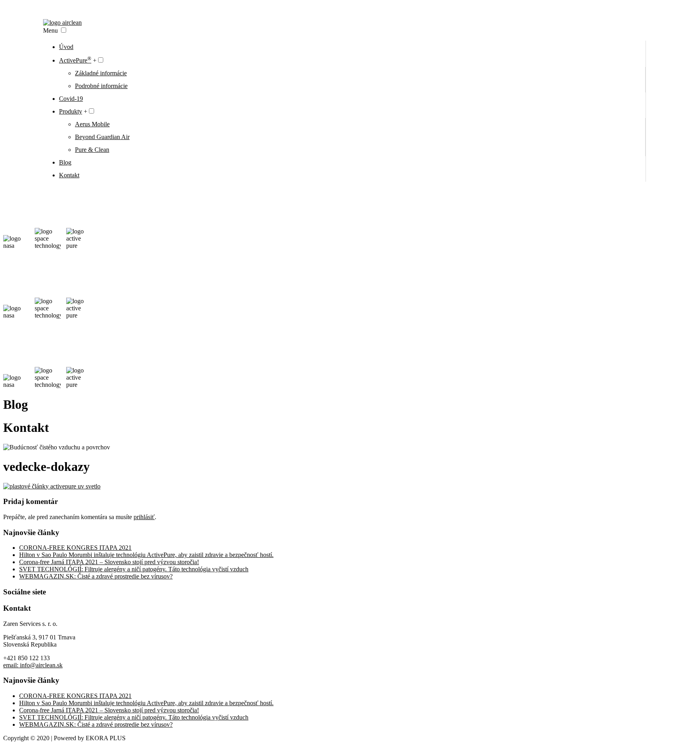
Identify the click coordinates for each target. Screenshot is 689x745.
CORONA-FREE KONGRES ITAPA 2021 (75, 547)
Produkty (70, 111)
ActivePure (75, 60)
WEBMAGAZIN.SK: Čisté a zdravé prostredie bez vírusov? (96, 576)
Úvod (66, 46)
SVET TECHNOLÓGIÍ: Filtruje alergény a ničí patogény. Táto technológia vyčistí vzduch (133, 569)
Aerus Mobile (92, 124)
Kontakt (69, 175)
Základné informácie (101, 73)
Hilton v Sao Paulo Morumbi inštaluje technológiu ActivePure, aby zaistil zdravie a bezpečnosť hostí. (146, 554)
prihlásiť (144, 517)
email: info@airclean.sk (33, 665)
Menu (50, 30)
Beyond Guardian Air (102, 136)
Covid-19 (71, 98)
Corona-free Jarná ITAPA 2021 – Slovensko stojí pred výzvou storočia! (109, 562)
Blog (65, 162)
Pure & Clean (92, 149)
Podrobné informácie (101, 85)
